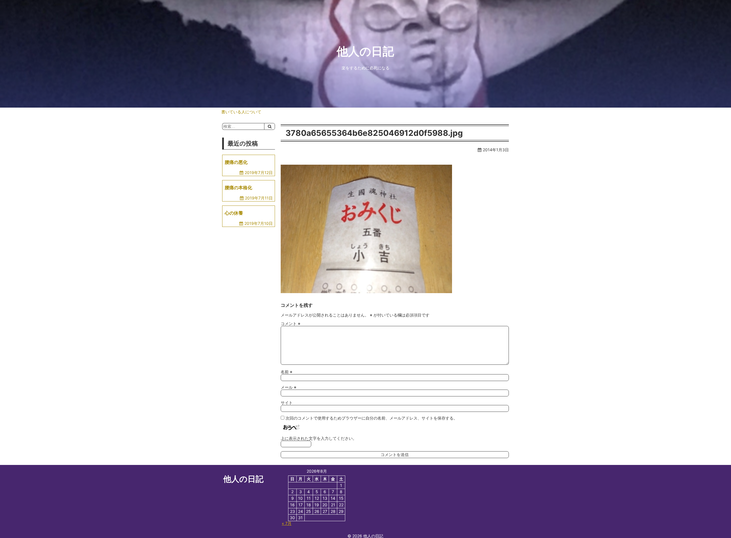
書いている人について (241, 111)
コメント (290, 323)
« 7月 (287, 523)
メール (288, 387)
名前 (286, 371)
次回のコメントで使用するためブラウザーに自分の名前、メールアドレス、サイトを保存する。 (371, 418)
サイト (287, 402)
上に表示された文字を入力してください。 (319, 438)
